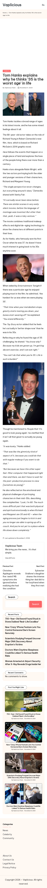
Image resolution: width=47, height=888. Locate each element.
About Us (7, 855)
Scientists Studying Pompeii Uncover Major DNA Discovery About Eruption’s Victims (23, 641)
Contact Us (8, 859)
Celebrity (7, 71)
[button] (10, 558)
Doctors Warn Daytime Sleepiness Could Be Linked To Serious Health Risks (21, 653)
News (23, 709)
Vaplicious (12, 5)
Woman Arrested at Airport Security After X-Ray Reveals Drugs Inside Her (23, 662)
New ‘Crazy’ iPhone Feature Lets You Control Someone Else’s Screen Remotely (22, 630)
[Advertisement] (23, 45)
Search (11, 597)
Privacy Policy (9, 867)
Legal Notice (9, 863)
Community (8, 838)
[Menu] (43, 4)
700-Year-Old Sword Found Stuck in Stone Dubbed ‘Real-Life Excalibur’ (22, 620)
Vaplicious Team (13, 545)
